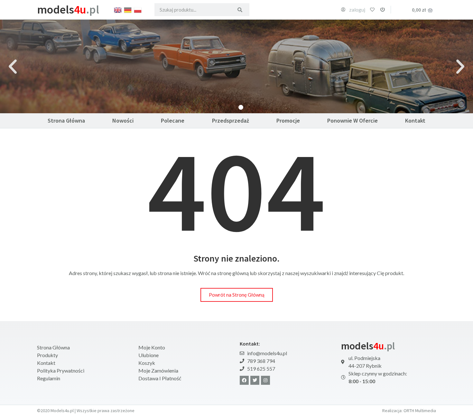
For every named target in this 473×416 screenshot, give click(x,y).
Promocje (288, 120)
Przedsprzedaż (230, 120)
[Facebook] (244, 380)
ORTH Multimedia (419, 410)
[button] (12, 66)
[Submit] (239, 9)
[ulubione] (372, 10)
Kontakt (415, 120)
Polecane (172, 120)
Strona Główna (66, 120)
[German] (128, 9)
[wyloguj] (382, 10)
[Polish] (138, 9)
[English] (118, 9)
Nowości (123, 120)
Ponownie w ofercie (352, 120)
